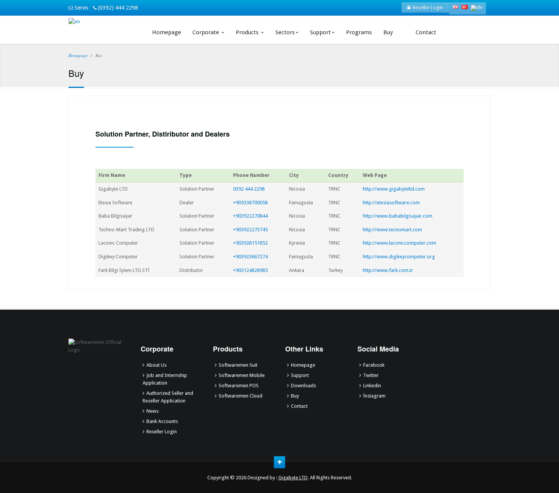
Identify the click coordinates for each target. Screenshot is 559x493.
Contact (426, 32)
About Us (156, 365)
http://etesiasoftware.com (391, 202)
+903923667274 (250, 256)
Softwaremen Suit (238, 365)
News (152, 411)
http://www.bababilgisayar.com (397, 216)
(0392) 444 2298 (117, 8)
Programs (359, 32)
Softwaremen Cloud (240, 396)
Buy (388, 32)
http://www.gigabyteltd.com (394, 189)
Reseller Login (426, 7)
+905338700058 (250, 202)
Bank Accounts (162, 421)
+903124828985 (250, 270)
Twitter (371, 375)
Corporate (206, 32)
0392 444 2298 (249, 189)
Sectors (285, 32)
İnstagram (374, 396)
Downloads (303, 385)
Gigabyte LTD (293, 477)
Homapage (78, 55)
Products (248, 32)
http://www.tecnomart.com (392, 229)
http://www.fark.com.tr (388, 270)
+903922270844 (250, 216)
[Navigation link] (404, 28)
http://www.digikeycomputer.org (399, 256)
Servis (80, 8)
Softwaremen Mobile (242, 375)
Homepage (166, 32)
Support (320, 32)
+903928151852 (250, 243)
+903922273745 (250, 229)
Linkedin (372, 385)
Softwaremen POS (239, 385)
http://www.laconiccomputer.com (399, 243)
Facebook (373, 365)
